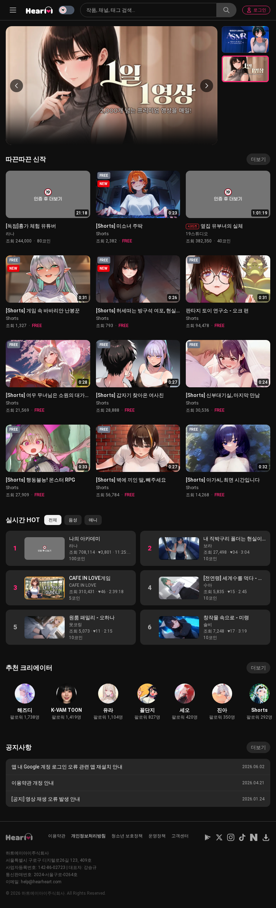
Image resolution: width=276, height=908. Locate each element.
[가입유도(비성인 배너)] (245, 39)
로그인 (259, 10)
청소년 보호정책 (127, 835)
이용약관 (56, 835)
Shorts (102, 233)
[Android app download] (207, 837)
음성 (73, 519)
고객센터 (180, 835)
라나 (10, 233)
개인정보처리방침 (88, 835)
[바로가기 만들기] (266, 837)
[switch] (66, 10)
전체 (53, 519)
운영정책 (157, 835)
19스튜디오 (197, 233)
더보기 (258, 159)
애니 (93, 519)
